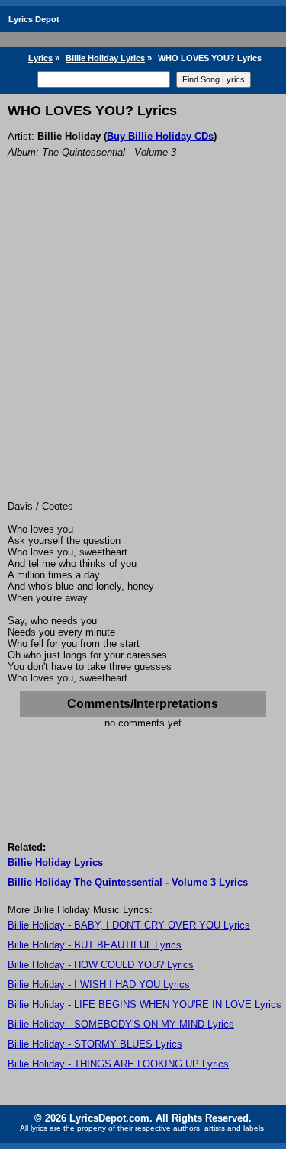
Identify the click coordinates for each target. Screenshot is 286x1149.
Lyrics (40, 58)
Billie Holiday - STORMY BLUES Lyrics (95, 1044)
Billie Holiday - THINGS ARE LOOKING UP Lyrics (118, 1064)
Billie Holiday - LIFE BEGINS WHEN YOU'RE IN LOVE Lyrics (144, 1004)
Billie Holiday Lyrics (105, 58)
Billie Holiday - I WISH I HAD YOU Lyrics (99, 984)
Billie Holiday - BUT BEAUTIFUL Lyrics (95, 945)
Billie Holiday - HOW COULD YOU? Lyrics (101, 964)
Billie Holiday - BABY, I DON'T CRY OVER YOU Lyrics (129, 925)
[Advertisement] (143, 350)
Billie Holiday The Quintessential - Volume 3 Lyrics (128, 882)
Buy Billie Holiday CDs (160, 136)
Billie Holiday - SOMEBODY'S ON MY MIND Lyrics (121, 1024)
